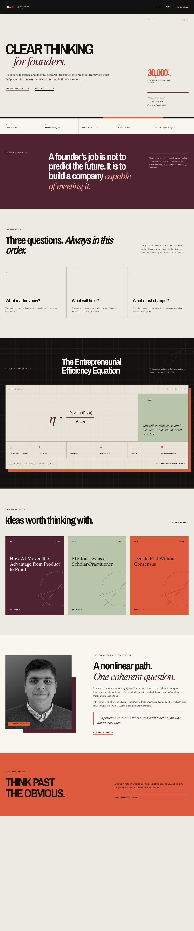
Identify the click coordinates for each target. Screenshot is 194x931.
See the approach (17, 88)
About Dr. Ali (44, 88)
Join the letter (182, 7)
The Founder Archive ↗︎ (178, 522)
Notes (168, 7)
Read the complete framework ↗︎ (170, 463)
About (159, 7)
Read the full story (103, 732)
